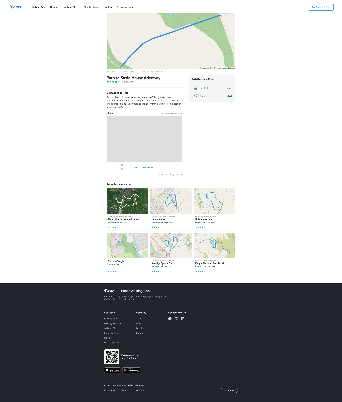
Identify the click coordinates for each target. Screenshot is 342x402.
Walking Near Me (112, 323)
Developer (141, 328)
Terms (124, 390)
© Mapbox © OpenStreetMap (172, 113)
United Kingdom (112, 71)
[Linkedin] (182, 319)
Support (140, 333)
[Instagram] (176, 319)
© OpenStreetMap (214, 68)
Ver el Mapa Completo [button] (144, 167)
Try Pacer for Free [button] (321, 7)
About (139, 318)
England (125, 71)
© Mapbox (204, 68)
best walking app (126, 296)
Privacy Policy (110, 390)
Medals (108, 7)
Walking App (38, 7)
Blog (138, 323)
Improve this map (228, 68)
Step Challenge (91, 7)
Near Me (54, 7)
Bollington (134, 71)
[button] (47, 382)
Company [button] (141, 312)
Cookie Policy (138, 390)
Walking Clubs (71, 7)
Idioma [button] (228, 390)
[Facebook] (170, 319)
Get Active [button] (109, 312)
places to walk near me (123, 299)
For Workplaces (125, 7)
